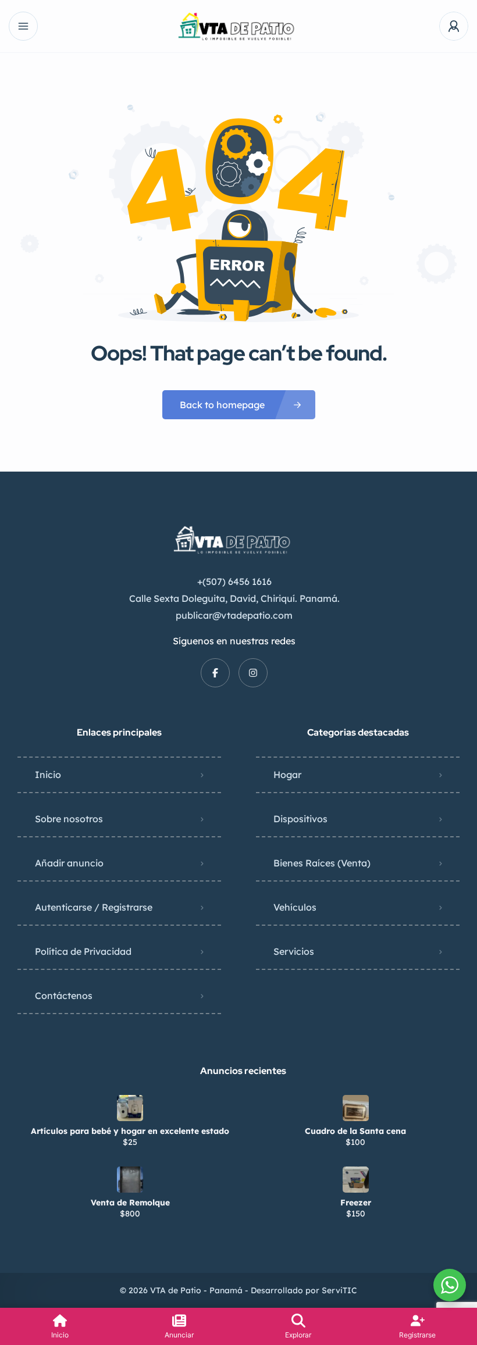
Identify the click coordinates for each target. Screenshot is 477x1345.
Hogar (287, 774)
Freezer (355, 1202)
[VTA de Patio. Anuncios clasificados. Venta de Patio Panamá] (239, 26)
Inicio (48, 774)
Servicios (293, 951)
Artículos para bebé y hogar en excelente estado (130, 1131)
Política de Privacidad (83, 951)
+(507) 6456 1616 (234, 581)
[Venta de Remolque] (130, 1179)
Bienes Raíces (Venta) (322, 863)
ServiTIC (339, 1290)
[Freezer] (356, 1179)
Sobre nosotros (69, 819)
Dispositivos (300, 819)
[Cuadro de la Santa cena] (356, 1108)
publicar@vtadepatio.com (234, 615)
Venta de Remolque (130, 1202)
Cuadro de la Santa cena (355, 1131)
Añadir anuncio (69, 863)
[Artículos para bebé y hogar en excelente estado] (130, 1108)
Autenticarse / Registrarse (93, 907)
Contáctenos (63, 995)
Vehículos (294, 907)
